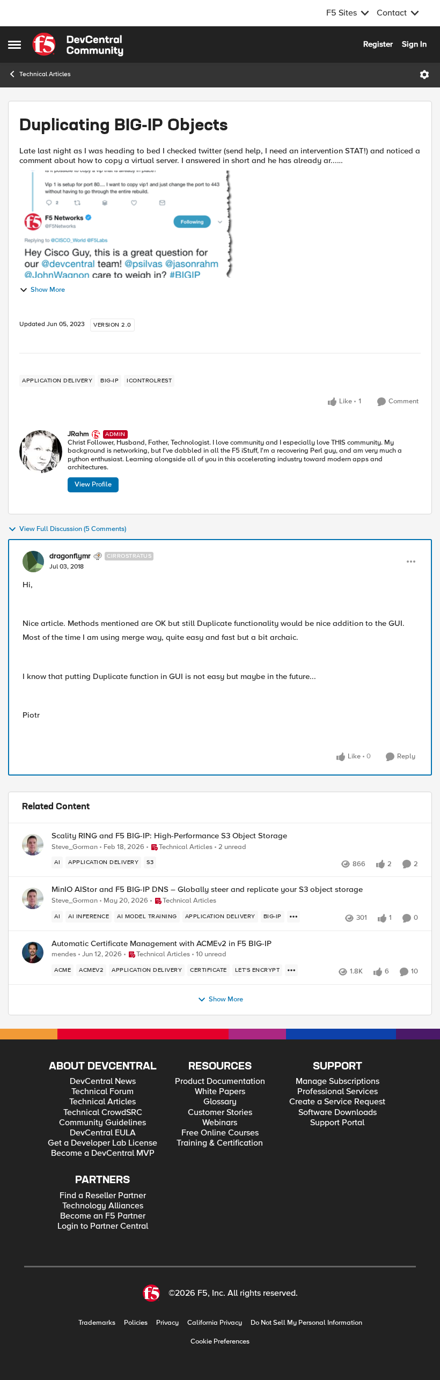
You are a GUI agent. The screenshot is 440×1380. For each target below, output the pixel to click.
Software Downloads (337, 1113)
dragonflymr (70, 556)
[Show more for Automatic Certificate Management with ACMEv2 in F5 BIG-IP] (291, 970)
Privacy (167, 1323)
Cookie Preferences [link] (220, 1341)
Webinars (219, 1123)
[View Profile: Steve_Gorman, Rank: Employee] (32, 844)
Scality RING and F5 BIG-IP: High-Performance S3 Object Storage (169, 835)
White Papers (220, 1092)
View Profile (93, 484)
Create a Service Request (337, 1102)
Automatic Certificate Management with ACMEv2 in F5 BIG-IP (162, 943)
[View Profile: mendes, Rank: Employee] (32, 952)
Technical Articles (45, 74)
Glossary (220, 1102)
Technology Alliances (102, 1206)
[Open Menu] (424, 74)
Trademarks (96, 1323)
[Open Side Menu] (14, 44)
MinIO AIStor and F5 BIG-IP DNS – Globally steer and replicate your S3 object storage (207, 889)
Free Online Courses (220, 1133)
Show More (48, 290)
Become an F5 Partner (102, 1216)
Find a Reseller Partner (103, 1196)
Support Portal (337, 1123)
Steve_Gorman (75, 847)
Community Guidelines (102, 1123)
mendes (64, 954)
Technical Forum (102, 1092)
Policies (136, 1323)
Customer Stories (220, 1113)
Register (378, 44)
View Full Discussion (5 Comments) (72, 529)
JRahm (78, 434)
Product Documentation (220, 1081)
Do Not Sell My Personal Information (306, 1323)
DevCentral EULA (103, 1133)
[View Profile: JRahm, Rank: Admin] (40, 451)
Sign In (414, 44)
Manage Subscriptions (337, 1081)
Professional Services (337, 1092)
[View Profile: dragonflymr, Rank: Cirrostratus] (33, 561)
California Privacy (214, 1323)
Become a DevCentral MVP (103, 1153)
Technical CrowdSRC (102, 1113)
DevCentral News (103, 1081)
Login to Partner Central (102, 1226)
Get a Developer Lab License (102, 1143)
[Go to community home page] (78, 44)
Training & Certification (220, 1143)
